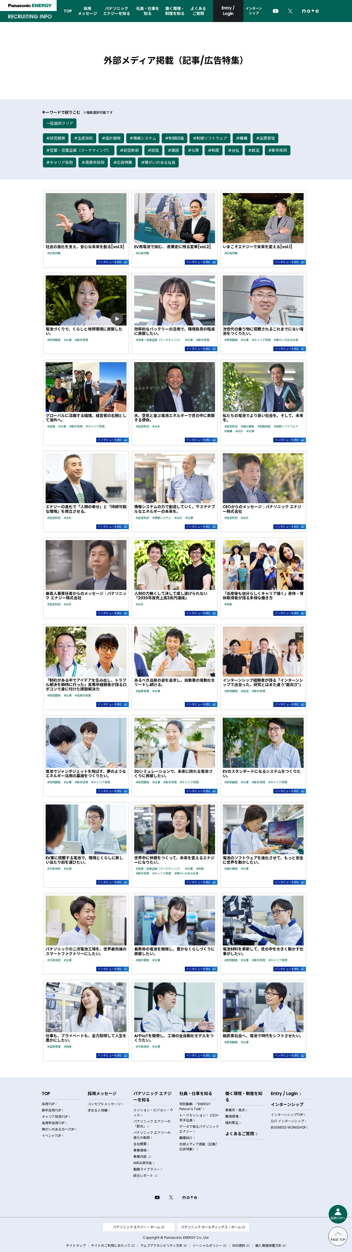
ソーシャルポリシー (208, 1245)
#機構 (241, 138)
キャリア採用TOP (55, 1116)
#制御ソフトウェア (210, 138)
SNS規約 (239, 1245)
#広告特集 (122, 162)
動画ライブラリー (146, 1169)
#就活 (253, 150)
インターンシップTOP (287, 1114)
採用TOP (48, 1104)
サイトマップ (76, 1245)
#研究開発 (55, 138)
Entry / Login (228, 10)
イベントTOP (51, 1135)
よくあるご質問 (239, 1134)
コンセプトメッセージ (104, 1104)
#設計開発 (111, 138)
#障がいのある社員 (158, 162)
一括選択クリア (59, 123)
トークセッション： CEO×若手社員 (199, 1118)
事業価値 (140, 1150)
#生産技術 (83, 138)
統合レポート (143, 1175)
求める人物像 (98, 1110)
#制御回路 (174, 138)
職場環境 (231, 1116)
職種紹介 (186, 1138)
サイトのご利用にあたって (111, 1245)
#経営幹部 (129, 150)
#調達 (173, 150)
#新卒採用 (277, 150)
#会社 (233, 150)
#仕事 (193, 150)
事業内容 (140, 1156)
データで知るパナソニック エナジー (199, 1129)
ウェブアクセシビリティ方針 (161, 1245)
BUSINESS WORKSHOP (288, 1127)
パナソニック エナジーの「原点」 (151, 1124)
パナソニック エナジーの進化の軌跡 (151, 1135)
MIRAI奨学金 (142, 1163)
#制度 (213, 150)
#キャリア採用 (59, 162)
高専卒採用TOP (53, 1123)
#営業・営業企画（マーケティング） (78, 150)
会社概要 (140, 1144)
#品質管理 (265, 138)
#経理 (153, 150)
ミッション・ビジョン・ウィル (153, 1112)
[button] (86, 229)
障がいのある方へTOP (58, 1129)
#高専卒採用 (93, 162)
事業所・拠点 (235, 1110)
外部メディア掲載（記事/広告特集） (198, 1146)
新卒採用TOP (51, 1110)
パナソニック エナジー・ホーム (136, 1227)
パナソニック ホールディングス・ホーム (211, 1227)
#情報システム (143, 138)
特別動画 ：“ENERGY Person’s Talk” (194, 1106)
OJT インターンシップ (287, 1121)
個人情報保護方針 (268, 1245)
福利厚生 (231, 1122)
